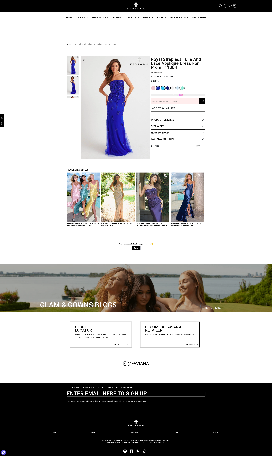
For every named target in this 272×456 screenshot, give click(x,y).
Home (69, 44)
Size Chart (169, 76)
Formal (82, 17)
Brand (160, 17)
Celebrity (175, 432)
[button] (220, 6)
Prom (69, 17)
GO (202, 100)
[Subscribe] (203, 394)
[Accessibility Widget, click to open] (3, 452)
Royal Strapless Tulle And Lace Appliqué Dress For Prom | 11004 (94, 44)
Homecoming (99, 17)
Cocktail (132, 17)
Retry (136, 248)
